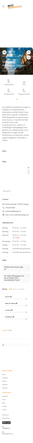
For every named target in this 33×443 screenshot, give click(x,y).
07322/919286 (10, 208)
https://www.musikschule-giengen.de (17, 215)
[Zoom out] (28, 170)
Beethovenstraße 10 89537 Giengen (17, 204)
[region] (16, 179)
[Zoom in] (28, 167)
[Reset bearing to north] (28, 173)
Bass (12, 56)
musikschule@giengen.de (13, 211)
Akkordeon (6, 56)
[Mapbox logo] (7, 191)
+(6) (16, 99)
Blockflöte (18, 56)
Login (4, 330)
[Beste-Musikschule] (15, 6)
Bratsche (26, 56)
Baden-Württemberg (9, 54)
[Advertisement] (16, 30)
